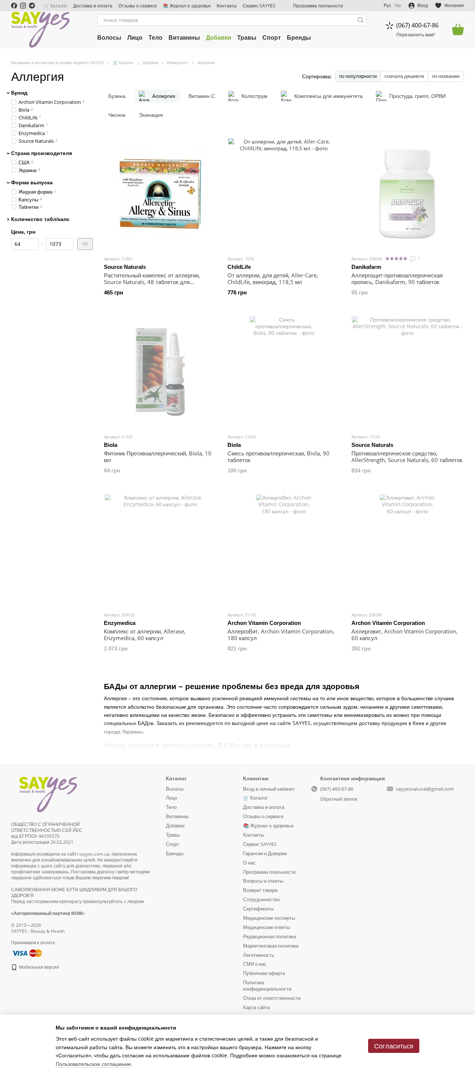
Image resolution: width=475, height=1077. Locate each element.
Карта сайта (256, 1007)
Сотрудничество (261, 899)
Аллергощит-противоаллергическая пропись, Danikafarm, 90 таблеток (397, 278)
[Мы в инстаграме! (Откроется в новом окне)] (23, 6)
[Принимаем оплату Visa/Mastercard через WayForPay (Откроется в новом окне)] (26, 952)
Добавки (218, 37)
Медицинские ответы (266, 927)
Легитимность (258, 955)
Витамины (184, 37)
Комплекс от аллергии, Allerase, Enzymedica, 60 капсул (145, 635)
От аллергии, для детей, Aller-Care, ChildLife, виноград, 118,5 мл (272, 278)
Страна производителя (41, 153)
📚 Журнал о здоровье (187, 6)
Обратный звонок (338, 799)
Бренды (299, 37)
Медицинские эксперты (269, 918)
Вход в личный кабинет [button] (269, 788)
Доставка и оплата (92, 6)
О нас (249, 862)
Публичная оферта (264, 973)
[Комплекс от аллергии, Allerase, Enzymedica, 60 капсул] (160, 550)
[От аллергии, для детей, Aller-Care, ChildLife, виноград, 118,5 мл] (283, 194)
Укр (397, 5)
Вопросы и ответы (263, 880)
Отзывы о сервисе (137, 6)
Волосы (109, 37)
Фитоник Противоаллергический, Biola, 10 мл (158, 456)
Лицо (134, 37)
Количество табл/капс (40, 219)
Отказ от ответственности (272, 998)
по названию (446, 76)
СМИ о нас (254, 964)
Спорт (271, 37)
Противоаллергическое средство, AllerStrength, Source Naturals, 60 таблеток (406, 456)
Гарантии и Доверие (265, 853)
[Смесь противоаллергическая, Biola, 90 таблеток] (283, 372)
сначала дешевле (404, 76)
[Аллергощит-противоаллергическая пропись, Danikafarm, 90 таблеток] (407, 194)
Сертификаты (258, 908)
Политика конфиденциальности (267, 985)
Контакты (227, 6)
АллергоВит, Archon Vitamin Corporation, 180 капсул (280, 635)
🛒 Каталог (55, 6)
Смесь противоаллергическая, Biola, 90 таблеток (278, 456)
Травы (246, 37)
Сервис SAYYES (259, 6)
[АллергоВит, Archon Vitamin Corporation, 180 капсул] (283, 550)
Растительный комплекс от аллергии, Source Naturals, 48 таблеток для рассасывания (152, 281)
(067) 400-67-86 (417, 25)
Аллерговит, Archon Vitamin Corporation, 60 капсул (404, 635)
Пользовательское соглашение (93, 1063)
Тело (155, 37)
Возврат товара (260, 890)
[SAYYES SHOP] (48, 793)
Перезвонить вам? (415, 35)
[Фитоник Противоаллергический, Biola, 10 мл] (160, 372)
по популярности (358, 76)
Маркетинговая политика (270, 945)
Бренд (19, 93)
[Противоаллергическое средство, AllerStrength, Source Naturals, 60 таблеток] (407, 372)
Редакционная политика (269, 936)
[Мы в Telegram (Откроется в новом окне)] (32, 6)
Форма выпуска (32, 182)
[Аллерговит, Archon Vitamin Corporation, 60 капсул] (407, 550)
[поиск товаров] (361, 20)
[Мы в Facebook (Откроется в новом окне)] (14, 6)
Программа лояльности (318, 6)
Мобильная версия (38, 967)
